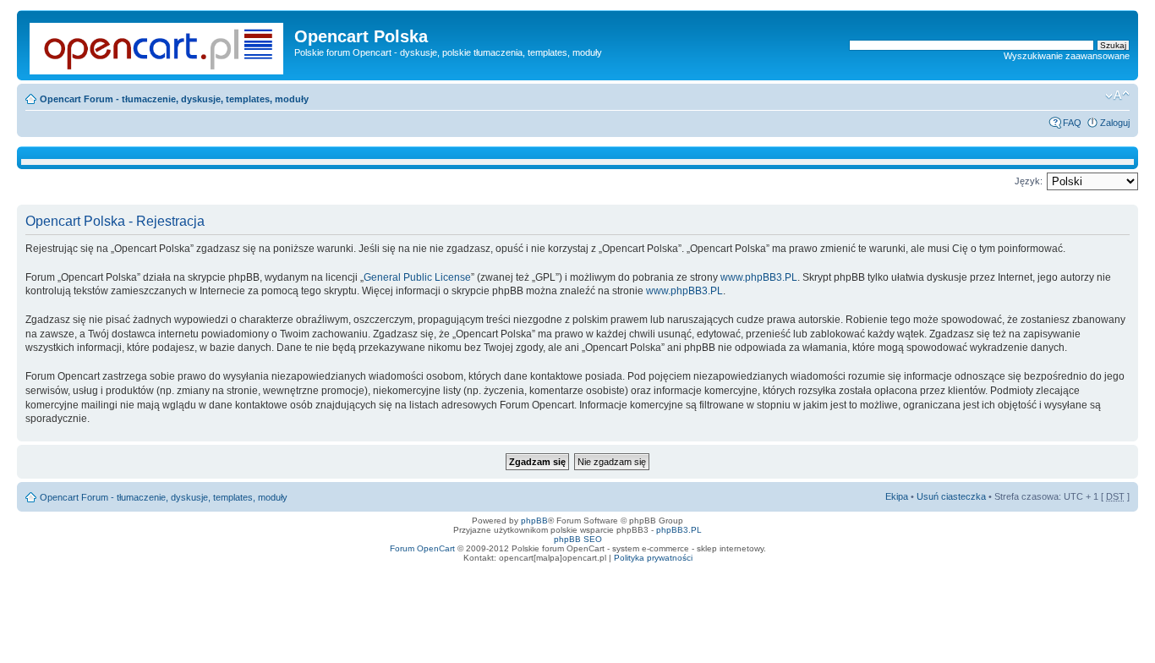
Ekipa (896, 496)
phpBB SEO (578, 539)
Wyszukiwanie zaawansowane (1067, 56)
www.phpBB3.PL (758, 277)
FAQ (1072, 123)
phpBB (534, 520)
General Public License (417, 277)
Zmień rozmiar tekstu (1117, 95)
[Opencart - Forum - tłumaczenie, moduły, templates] (157, 45)
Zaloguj (1115, 123)
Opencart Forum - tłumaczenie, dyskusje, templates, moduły (174, 99)
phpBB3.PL (679, 529)
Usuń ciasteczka (951, 496)
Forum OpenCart (422, 548)
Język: (1029, 181)
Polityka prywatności (653, 557)
